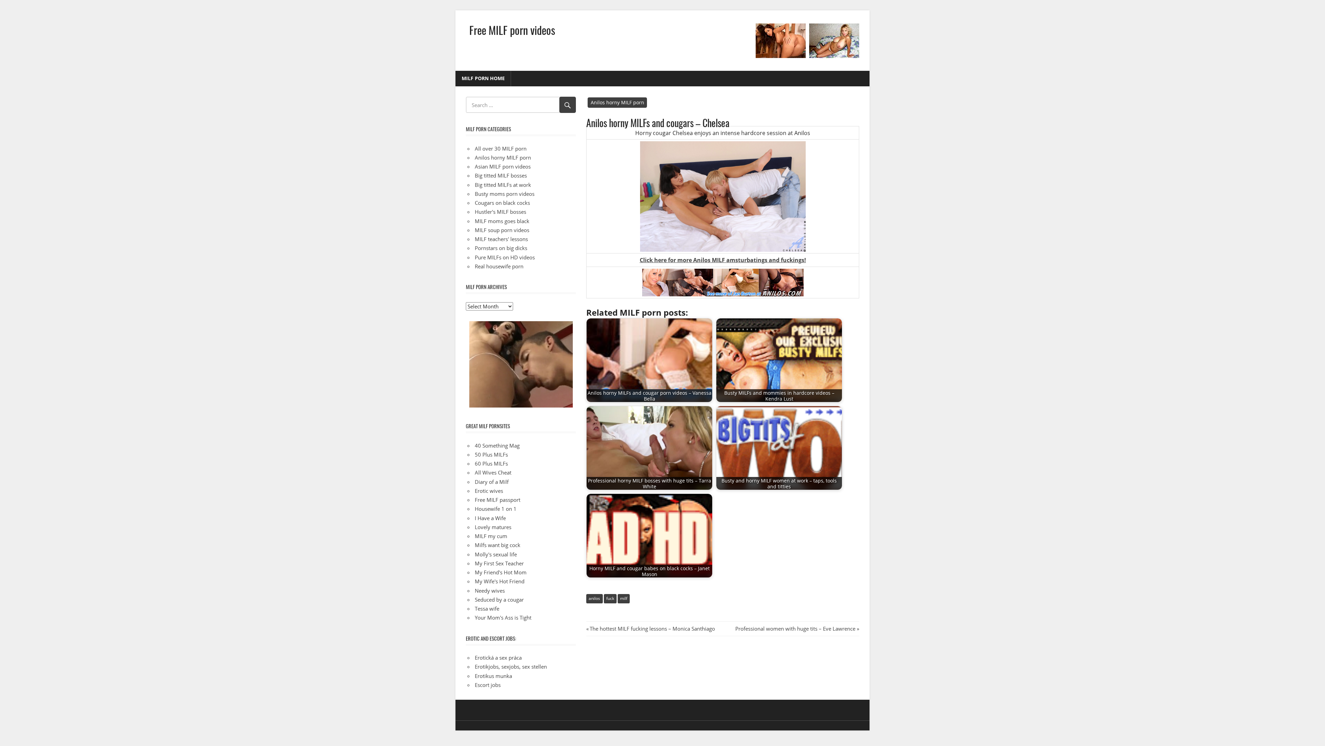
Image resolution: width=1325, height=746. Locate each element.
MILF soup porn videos (502, 230)
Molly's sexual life (496, 554)
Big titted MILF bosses (501, 175)
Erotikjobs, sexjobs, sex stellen (511, 666)
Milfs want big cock (497, 545)
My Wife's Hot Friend (499, 581)
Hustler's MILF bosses (500, 211)
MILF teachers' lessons (501, 239)
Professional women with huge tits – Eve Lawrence (795, 628)
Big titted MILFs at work (503, 184)
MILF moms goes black (502, 221)
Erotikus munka (493, 675)
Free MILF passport (497, 499)
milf (623, 598)
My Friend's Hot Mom (501, 572)
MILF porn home (483, 78)
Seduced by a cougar (499, 599)
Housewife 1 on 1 (496, 508)
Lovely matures (493, 527)
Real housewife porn (499, 266)
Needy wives (490, 590)
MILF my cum (491, 536)
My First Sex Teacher (499, 563)
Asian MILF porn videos (503, 166)
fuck (610, 598)
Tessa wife (487, 608)
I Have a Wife (490, 518)
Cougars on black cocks (502, 202)
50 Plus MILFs (491, 454)
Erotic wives (489, 490)
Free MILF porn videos (512, 30)
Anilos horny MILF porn (617, 102)
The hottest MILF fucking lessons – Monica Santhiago (652, 628)
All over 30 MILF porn (501, 148)
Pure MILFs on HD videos (505, 257)
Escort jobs (488, 684)
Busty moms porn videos (504, 193)
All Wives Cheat (493, 472)
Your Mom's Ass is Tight (503, 617)
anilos (594, 598)
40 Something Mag (497, 445)
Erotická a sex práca (498, 657)
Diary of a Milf (492, 481)
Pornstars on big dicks (501, 248)
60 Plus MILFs (491, 463)
